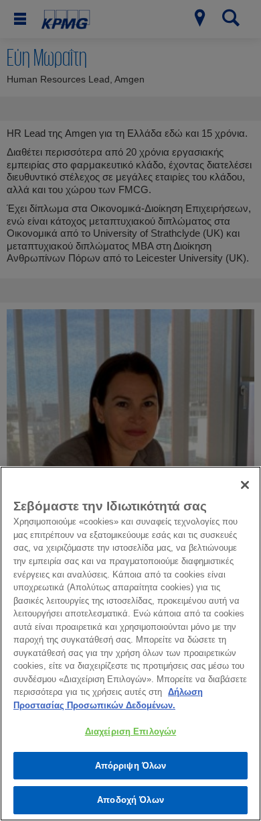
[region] (130, 643)
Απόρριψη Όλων (131, 766)
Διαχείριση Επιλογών (130, 731)
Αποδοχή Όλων (130, 800)
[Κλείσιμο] (245, 485)
